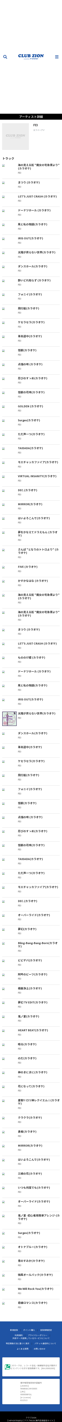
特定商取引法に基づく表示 (17, 1343)
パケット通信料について (45, 1343)
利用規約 (19, 1335)
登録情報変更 (46, 1330)
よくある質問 (22, 1348)
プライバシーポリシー (37, 1335)
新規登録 (14, 1330)
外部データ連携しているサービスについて (31, 1338)
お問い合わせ (39, 1348)
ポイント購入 (29, 1330)
